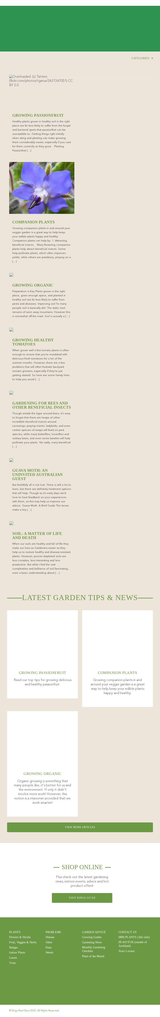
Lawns (13, 957)
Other (49, 942)
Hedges (13, 947)
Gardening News (92, 942)
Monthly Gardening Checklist (93, 949)
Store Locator (127, 951)
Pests (48, 947)
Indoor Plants (17, 952)
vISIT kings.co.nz (82, 897)
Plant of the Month (93, 956)
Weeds (49, 952)
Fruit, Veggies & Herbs (22, 942)
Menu (149, 3)
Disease (50, 937)
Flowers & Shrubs (20, 937)
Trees (12, 962)
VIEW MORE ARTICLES (80, 827)
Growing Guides (91, 937)
